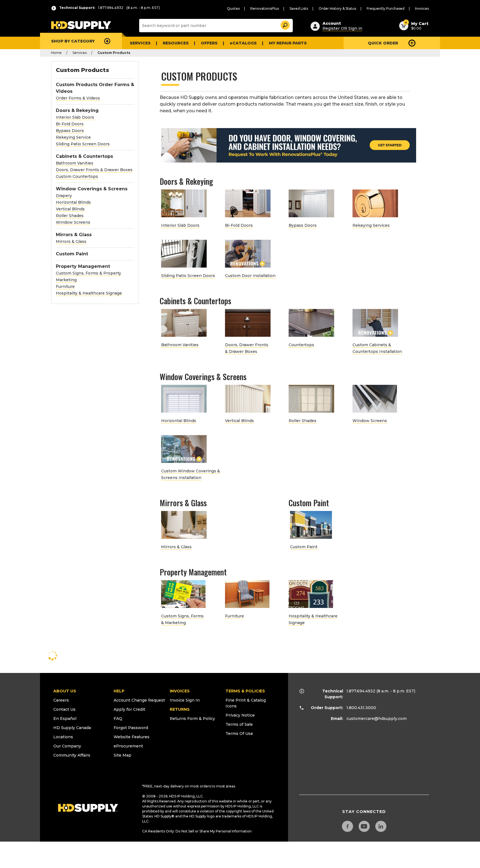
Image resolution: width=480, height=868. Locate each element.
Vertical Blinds (70, 208)
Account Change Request (139, 700)
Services (140, 43)
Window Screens (73, 222)
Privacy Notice (240, 715)
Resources (176, 43)
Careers (61, 700)
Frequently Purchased (385, 8)
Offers (209, 43)
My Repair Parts (288, 43)
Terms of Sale (239, 724)
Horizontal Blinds (73, 202)
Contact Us (64, 709)
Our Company (67, 746)
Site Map (122, 755)
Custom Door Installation (250, 275)
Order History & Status (337, 8)
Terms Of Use (239, 733)
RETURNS (180, 709)
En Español (64, 718)
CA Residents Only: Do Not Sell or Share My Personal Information (197, 831)
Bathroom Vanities (74, 163)
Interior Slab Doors (75, 117)
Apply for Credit (129, 709)
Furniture (65, 286)
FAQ (118, 718)
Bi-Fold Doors (70, 123)
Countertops (301, 344)
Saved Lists (298, 8)
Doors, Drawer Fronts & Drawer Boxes (94, 169)
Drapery (64, 195)
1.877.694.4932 (360, 691)
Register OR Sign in (342, 28)
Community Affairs (71, 755)
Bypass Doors (70, 130)
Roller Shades (70, 215)
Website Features (131, 736)
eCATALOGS (243, 43)
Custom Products (82, 70)
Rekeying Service (73, 137)
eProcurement (128, 746)
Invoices (422, 8)
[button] (284, 24)
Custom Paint (72, 253)
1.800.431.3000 (361, 707)
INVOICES (180, 691)
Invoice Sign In (185, 700)
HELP (119, 691)
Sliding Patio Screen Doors (83, 143)
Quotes (233, 8)
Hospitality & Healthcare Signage (89, 293)
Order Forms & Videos (78, 98)
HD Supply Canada (72, 727)
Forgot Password (131, 727)
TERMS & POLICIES (245, 691)
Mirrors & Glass (71, 241)
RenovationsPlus (264, 8)
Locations (63, 736)
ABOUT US (64, 691)
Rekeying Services (371, 225)
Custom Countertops (77, 176)
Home (56, 53)
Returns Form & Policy (192, 718)
